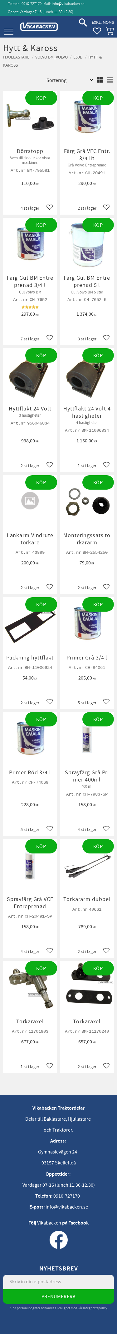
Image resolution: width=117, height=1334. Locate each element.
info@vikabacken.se (68, 3)
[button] (8, 32)
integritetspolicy (95, 1308)
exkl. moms (103, 22)
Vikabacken (49, 1223)
